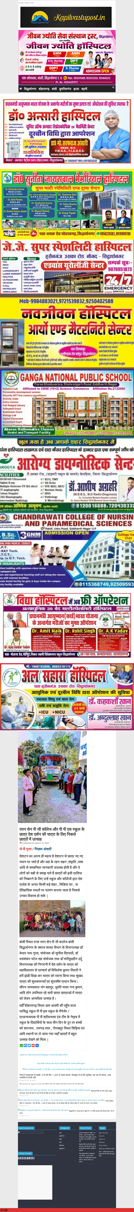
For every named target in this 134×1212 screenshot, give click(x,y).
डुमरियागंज (65, 89)
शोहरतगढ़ (44, 89)
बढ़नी (84, 89)
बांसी (54, 89)
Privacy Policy (103, 1145)
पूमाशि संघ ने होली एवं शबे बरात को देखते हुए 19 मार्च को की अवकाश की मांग (42, 1055)
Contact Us (102, 1139)
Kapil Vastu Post (103, 1133)
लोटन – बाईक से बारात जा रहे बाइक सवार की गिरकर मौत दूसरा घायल (107, 1154)
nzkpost (34, 1080)
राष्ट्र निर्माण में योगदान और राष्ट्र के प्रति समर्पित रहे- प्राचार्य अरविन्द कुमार (62, 1064)
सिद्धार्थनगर (30, 89)
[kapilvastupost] (20, 88)
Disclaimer (102, 1142)
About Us (101, 1136)
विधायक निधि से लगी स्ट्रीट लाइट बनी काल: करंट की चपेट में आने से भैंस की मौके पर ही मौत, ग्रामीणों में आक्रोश (65, 1092)
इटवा (76, 89)
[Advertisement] (35, 1182)
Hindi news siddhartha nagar (107, 1148)
